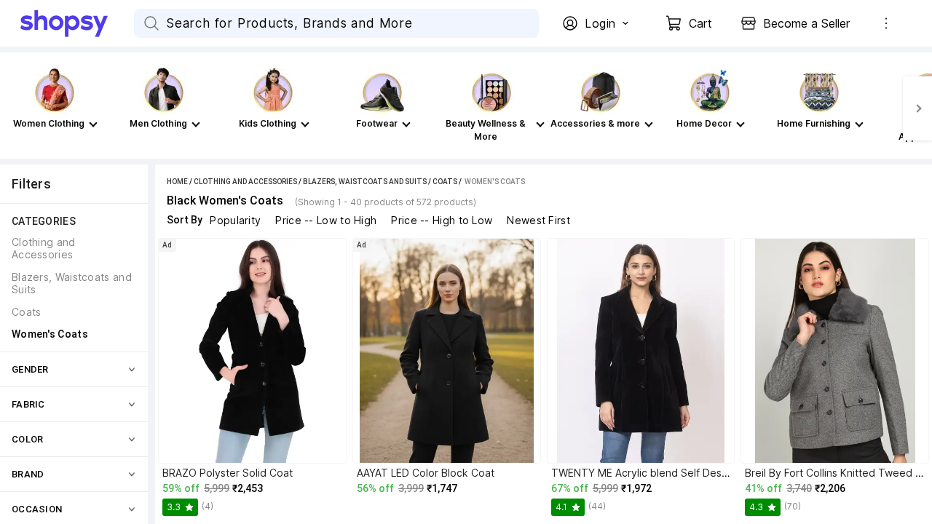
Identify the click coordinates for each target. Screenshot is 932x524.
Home (177, 182)
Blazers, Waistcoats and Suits (365, 182)
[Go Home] (77, 23)
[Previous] (14, 108)
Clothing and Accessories (245, 182)
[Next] (917, 108)
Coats (445, 182)
